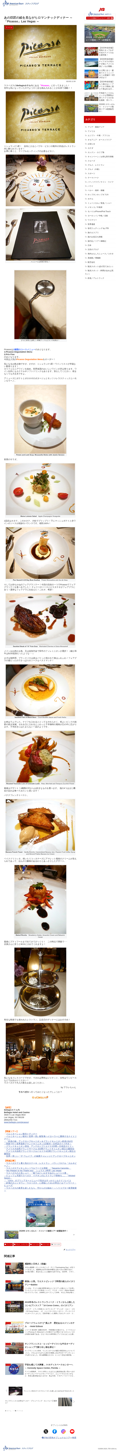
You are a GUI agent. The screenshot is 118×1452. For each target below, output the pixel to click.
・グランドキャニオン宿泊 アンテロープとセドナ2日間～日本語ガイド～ (39, 1146)
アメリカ (9, 1244)
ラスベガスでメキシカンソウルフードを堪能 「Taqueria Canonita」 (38, 1168)
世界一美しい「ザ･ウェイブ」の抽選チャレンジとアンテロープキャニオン (41, 1156)
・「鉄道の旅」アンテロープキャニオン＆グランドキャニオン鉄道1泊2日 (38, 1141)
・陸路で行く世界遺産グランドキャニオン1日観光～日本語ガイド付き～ (38, 1144)
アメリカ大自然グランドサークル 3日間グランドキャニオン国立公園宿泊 (40, 1149)
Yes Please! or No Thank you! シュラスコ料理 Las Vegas (33, 1170)
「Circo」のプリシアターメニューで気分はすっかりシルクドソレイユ (38, 1180)
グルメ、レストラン (22, 1244)
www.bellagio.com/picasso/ (16, 1122)
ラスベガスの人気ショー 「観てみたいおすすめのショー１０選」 (37, 1173)
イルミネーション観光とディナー (21, 1134)
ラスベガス (35, 1244)
